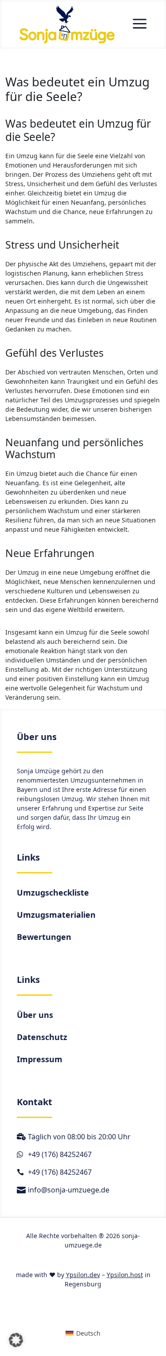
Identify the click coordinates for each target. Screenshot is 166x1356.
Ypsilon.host (125, 1274)
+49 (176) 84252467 (60, 1154)
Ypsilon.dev (83, 1274)
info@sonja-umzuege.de (68, 1190)
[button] (16, 1340)
